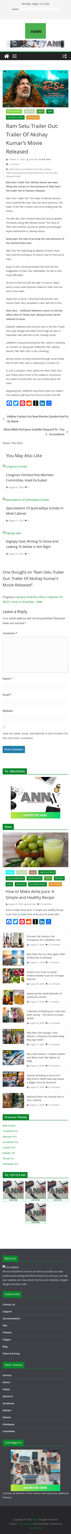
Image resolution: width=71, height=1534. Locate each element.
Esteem (7, 1417)
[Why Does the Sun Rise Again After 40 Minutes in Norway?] (13, 958)
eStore (6, 1382)
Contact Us (9, 1304)
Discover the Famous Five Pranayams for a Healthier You (43, 938)
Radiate (7, 1410)
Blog (5, 1346)
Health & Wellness (15, 878)
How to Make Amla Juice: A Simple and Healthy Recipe (30, 894)
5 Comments (54, 1023)
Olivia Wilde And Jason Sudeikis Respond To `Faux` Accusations (33, 432)
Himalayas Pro (10, 1164)
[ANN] (7, 56)
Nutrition (20, 884)
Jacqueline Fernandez (33, 169)
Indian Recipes (34, 878)
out (46, 172)
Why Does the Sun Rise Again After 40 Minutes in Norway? (46, 956)
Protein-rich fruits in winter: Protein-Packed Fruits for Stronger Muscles (45, 976)
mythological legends (16, 172)
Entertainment (14, 111)
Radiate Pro (9, 1153)
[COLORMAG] (10, 1267)
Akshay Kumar (15, 169)
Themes (7, 1332)
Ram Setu (53, 172)
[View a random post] (64, 56)
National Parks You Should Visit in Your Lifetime (45, 1098)
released (10, 176)
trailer (18, 176)
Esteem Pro (9, 1147)
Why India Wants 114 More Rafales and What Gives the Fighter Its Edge (46, 1057)
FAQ (5, 1325)
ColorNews (9, 1431)
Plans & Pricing (11, 1353)
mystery (47, 169)
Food (32, 872)
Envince (7, 1375)
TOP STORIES (33, 117)
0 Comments (54, 1044)
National (59, 878)
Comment (10, 633)
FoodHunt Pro (10, 1131)
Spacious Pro (10, 1136)
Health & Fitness (47, 872)
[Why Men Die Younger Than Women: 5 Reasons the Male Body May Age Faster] (13, 1038)
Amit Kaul (33, 159)
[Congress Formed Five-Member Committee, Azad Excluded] (15, 466)
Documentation (11, 1318)
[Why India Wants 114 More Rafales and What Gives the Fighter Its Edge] (13, 1060)
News (50, 111)
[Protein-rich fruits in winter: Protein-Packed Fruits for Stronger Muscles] (13, 978)
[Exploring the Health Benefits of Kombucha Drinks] (13, 998)
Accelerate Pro (10, 1142)
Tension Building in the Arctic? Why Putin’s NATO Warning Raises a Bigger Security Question (45, 1079)
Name (7, 678)
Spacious (8, 1396)
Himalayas (8, 1424)
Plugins (7, 1339)
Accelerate (8, 1403)
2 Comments (46, 904)
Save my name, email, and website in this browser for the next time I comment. (35, 736)
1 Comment (14, 164)
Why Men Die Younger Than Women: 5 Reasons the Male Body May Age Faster (45, 1036)
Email (7, 695)
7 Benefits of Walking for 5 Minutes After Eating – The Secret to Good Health (46, 1015)
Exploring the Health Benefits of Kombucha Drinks (44, 995)
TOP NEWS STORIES (15, 117)
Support (7, 1311)
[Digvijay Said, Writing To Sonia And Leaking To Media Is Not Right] (12, 533)
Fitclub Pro (8, 1158)
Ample (6, 1389)
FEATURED (29, 111)
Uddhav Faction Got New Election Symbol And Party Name (37, 419)
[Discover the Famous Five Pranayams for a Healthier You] (13, 941)
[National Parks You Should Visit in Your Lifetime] (13, 1101)
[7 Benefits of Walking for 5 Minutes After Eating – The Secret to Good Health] (13, 1017)
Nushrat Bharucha (35, 172)
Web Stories (9, 1125)
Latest (40, 111)
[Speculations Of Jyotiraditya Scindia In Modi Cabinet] (26, 500)
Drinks (10, 872)
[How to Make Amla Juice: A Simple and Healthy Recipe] (35, 849)
